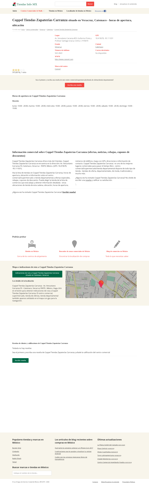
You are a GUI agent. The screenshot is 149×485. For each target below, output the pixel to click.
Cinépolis (15, 451)
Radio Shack (16, 458)
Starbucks (16, 455)
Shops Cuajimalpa (107, 452)
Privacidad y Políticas (128, 482)
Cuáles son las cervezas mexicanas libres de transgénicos (71, 458)
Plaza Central (105, 448)
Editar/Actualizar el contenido (110, 482)
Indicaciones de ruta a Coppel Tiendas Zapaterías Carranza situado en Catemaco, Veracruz (37, 274)
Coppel (58, 69)
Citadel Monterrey (107, 459)
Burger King (16, 448)
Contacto (95, 482)
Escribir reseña (20, 360)
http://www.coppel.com (64, 59)
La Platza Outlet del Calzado (111, 445)
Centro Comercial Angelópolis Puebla (114, 462)
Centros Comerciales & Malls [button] (32, 11)
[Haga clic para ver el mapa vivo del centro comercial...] (101, 284)
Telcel (14, 462)
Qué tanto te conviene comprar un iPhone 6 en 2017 (74, 448)
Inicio (15, 11)
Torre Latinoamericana (109, 455)
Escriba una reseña (75, 85)
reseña (88, 180)
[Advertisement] (30, 51)
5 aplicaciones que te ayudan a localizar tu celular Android (73, 452)
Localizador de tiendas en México (79, 11)
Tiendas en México (56, 11)
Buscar (90, 4)
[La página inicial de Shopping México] (32, 4)
